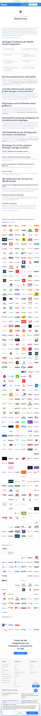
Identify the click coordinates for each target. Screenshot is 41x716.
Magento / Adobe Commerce (19, 672)
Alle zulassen (32, 712)
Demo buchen (35, 686)
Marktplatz (12, 222)
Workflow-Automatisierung (7, 676)
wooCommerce (17, 670)
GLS (15, 684)
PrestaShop (16, 674)
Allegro (15, 668)
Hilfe (30, 668)
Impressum (32, 666)
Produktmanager (5, 670)
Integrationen (20, 16)
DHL (15, 678)
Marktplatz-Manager (5, 674)
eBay (15, 666)
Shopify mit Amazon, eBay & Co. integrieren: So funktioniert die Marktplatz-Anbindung (30, 695)
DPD (15, 682)
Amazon (15, 664)
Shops (11, 545)
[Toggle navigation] (39, 4)
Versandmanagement (6, 678)
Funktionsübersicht (5, 664)
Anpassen (20, 712)
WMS (11, 617)
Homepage (15, 16)
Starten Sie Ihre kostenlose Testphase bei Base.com (11, 37)
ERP (2, 672)
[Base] (4, 4)
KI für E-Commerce (5, 682)
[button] (36, 690)
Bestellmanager (27, 79)
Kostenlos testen (32, 4)
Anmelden (25, 4)
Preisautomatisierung (6, 680)
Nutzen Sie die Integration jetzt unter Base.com (10, 210)
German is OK (25, 1)
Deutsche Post (16, 686)
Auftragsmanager (5, 666)
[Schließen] (40, 680)
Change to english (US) (17, 1)
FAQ (30, 670)
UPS (15, 680)
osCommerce (16, 676)
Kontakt (31, 664)
